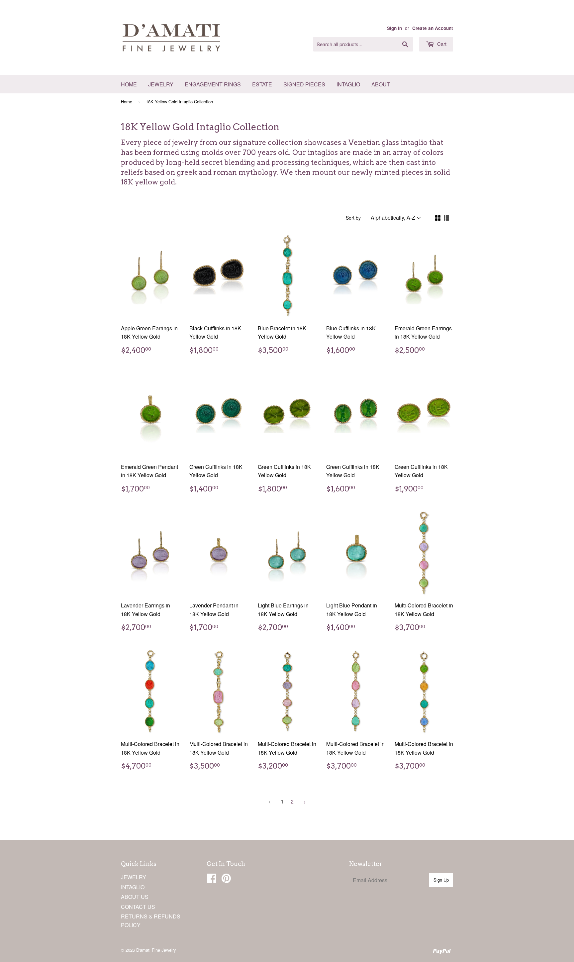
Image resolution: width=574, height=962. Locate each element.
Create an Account (432, 28)
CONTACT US (138, 906)
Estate (262, 84)
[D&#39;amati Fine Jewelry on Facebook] (212, 880)
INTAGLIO (132, 887)
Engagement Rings (213, 84)
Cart (441, 43)
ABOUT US (134, 897)
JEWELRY (133, 877)
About (380, 84)
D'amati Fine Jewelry (156, 950)
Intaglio (348, 84)
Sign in (394, 28)
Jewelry (160, 84)
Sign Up (441, 880)
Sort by (353, 217)
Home (129, 84)
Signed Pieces (304, 84)
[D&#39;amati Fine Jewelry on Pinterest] (226, 880)
